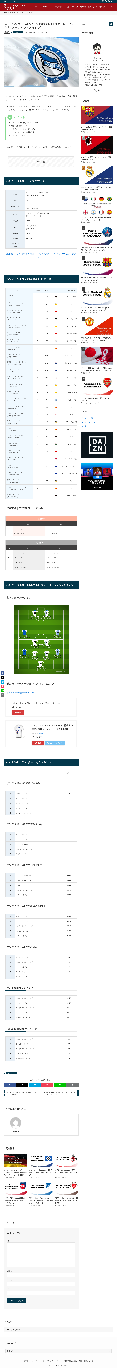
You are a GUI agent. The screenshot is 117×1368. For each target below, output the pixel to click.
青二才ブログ (86, 426)
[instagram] (105, 1)
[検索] (111, 1)
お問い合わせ (88, 1361)
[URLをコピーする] (72, 1085)
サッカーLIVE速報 (87, 418)
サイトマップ (39, 1361)
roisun (16, 1131)
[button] (10, 1085)
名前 (9, 1271)
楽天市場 (18, 712)
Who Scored (73, 773)
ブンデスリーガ (17, 32)
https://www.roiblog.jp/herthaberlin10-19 (21, 692)
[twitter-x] (102, 1)
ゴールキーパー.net (88, 422)
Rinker (41, 733)
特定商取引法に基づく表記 (73, 1361)
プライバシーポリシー (54, 1361)
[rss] (108, 1)
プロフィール (28, 1361)
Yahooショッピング (54, 743)
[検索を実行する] (111, 24)
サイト (9, 1289)
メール (10, 1280)
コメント (11, 1240)
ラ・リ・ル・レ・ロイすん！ (16, 6)
